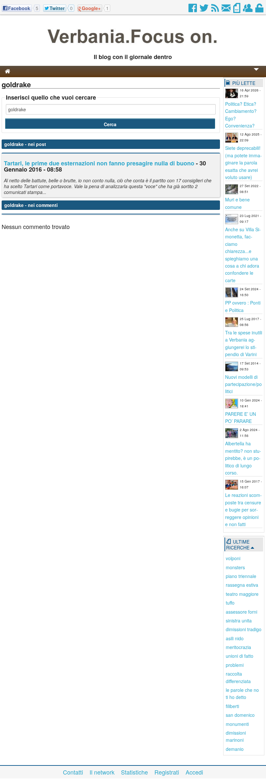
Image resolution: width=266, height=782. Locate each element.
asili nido (235, 638)
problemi (235, 665)
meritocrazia (238, 647)
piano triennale (241, 576)
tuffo (230, 602)
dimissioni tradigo (243, 629)
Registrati (166, 772)
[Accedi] (259, 10)
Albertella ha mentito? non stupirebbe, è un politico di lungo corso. (243, 458)
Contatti (73, 772)
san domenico (240, 715)
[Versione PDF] (237, 10)
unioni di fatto (239, 656)
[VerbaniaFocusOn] (133, 46)
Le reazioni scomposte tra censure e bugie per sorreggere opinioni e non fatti (243, 509)
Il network (102, 772)
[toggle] (256, 73)
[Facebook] (193, 10)
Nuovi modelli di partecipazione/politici (243, 384)
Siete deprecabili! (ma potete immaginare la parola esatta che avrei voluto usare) (243, 162)
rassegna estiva (242, 585)
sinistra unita (239, 620)
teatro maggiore (242, 594)
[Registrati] (248, 10)
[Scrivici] (227, 10)
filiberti (232, 706)
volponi (233, 558)
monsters (235, 567)
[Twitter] (205, 10)
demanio (235, 749)
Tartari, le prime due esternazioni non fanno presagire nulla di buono (99, 163)
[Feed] (215, 10)
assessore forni (241, 611)
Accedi (194, 772)
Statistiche (134, 772)
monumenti (237, 724)
